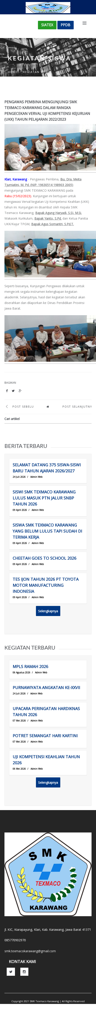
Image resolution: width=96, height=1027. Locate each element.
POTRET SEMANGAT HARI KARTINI (45, 735)
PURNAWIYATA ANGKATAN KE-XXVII (46, 687)
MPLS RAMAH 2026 (30, 666)
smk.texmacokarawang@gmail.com (30, 951)
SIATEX (47, 24)
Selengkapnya (48, 611)
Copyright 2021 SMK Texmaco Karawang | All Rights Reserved (48, 1001)
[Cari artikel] (88, 419)
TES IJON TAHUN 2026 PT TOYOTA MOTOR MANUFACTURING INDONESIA (46, 585)
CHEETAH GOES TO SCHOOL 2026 (44, 558)
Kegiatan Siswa (36, 72)
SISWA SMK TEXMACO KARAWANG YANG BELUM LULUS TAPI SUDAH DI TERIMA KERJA (47, 531)
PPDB (65, 24)
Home (12, 72)
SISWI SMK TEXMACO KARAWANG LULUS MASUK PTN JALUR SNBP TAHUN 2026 (44, 498)
